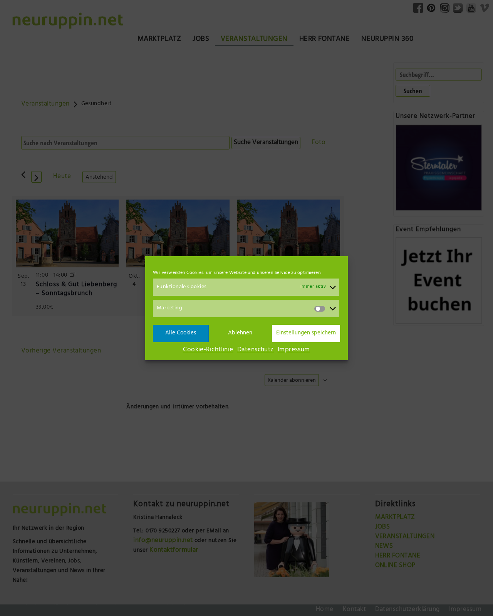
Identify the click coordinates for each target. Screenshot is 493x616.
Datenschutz (255, 350)
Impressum (294, 350)
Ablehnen (240, 333)
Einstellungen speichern (306, 333)
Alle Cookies (180, 333)
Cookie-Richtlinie (208, 350)
